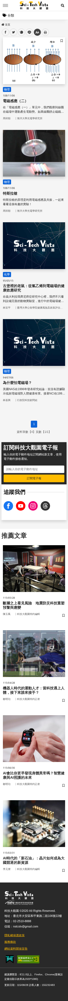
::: (2, 23)
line (28, 32)
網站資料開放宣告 (16, 948)
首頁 (7, 24)
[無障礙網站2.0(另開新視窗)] (28, 959)
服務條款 (10, 941)
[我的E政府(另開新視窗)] (10, 959)
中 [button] (37, 32)
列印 (45, 32)
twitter (13, 32)
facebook (5, 32)
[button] (62, 5)
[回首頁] (34, 5)
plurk (21, 32)
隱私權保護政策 (14, 935)
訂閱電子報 (34, 478)
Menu (5, 5)
